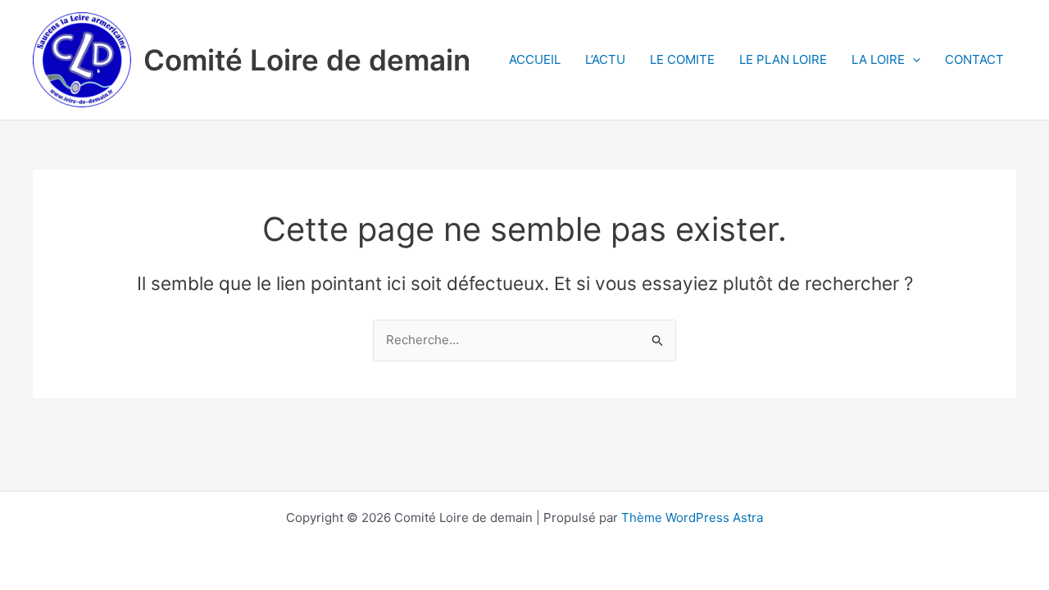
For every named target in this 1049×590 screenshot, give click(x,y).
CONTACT (974, 59)
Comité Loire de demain (306, 60)
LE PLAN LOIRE (783, 59)
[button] (912, 60)
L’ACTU (605, 59)
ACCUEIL (535, 59)
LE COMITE (682, 59)
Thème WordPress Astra (692, 517)
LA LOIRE (878, 59)
